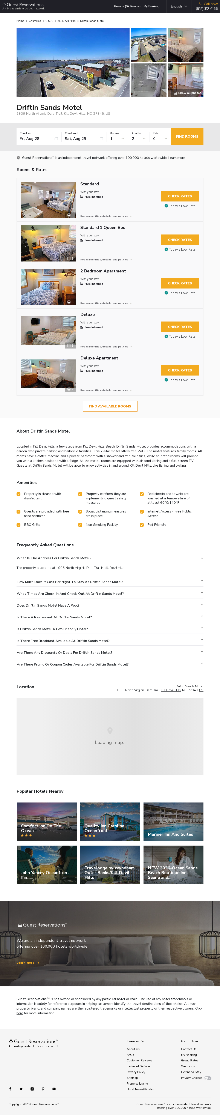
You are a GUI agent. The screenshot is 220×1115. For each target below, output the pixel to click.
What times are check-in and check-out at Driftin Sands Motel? (70, 593)
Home (20, 21)
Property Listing (137, 1084)
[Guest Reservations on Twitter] (21, 1088)
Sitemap (132, 1078)
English (176, 6)
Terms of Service (138, 1066)
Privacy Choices (191, 1078)
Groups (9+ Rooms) (127, 6)
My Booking (151, 6)
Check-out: (72, 133)
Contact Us (188, 1049)
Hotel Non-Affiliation (141, 1089)
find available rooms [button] (110, 406)
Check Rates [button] (180, 196)
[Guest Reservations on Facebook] (12, 1088)
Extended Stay (191, 1072)
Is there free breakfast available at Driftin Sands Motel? (63, 641)
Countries (35, 21)
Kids (156, 133)
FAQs (130, 1055)
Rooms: (115, 133)
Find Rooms (187, 136)
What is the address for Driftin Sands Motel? (54, 558)
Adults (136, 133)
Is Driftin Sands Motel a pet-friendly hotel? (52, 629)
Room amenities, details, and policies (104, 216)
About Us (133, 1049)
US (201, 690)
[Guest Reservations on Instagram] (32, 1088)
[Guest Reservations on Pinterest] (43, 1088)
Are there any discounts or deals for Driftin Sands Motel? (64, 652)
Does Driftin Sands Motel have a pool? (48, 605)
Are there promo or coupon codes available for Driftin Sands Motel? (72, 664)
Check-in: (26, 133)
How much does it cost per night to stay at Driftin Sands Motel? (70, 582)
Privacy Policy (136, 1072)
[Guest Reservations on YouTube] (52, 1088)
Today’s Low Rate (182, 206)
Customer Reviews (139, 1060)
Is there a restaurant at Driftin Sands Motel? (54, 617)
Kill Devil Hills (67, 21)
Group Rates (189, 1060)
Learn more (176, 157)
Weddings (188, 1066)
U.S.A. (49, 21)
